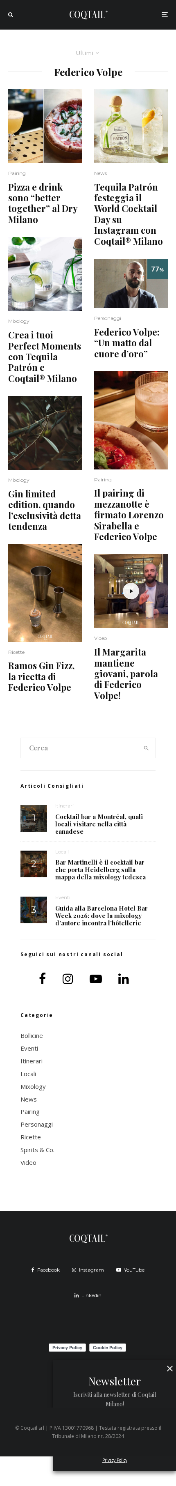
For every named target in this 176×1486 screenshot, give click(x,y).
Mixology (18, 321)
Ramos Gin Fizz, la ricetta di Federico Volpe (41, 676)
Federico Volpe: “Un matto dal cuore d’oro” (127, 343)
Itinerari (64, 806)
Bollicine (31, 1035)
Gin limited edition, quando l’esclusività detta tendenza (44, 510)
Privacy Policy (114, 1460)
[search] (146, 748)
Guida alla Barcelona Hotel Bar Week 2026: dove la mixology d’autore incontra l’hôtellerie (101, 915)
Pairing (17, 173)
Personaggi (107, 318)
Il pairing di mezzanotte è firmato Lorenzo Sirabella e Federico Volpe (129, 515)
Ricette (16, 652)
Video (100, 638)
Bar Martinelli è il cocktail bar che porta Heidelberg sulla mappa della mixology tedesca (100, 869)
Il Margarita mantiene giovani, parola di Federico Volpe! (126, 673)
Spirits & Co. (37, 1150)
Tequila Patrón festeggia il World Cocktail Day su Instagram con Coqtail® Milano (128, 214)
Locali (62, 852)
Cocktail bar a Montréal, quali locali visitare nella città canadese (99, 824)
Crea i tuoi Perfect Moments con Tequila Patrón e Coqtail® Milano (44, 356)
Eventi (62, 897)
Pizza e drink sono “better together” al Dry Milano (42, 203)
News (100, 173)
